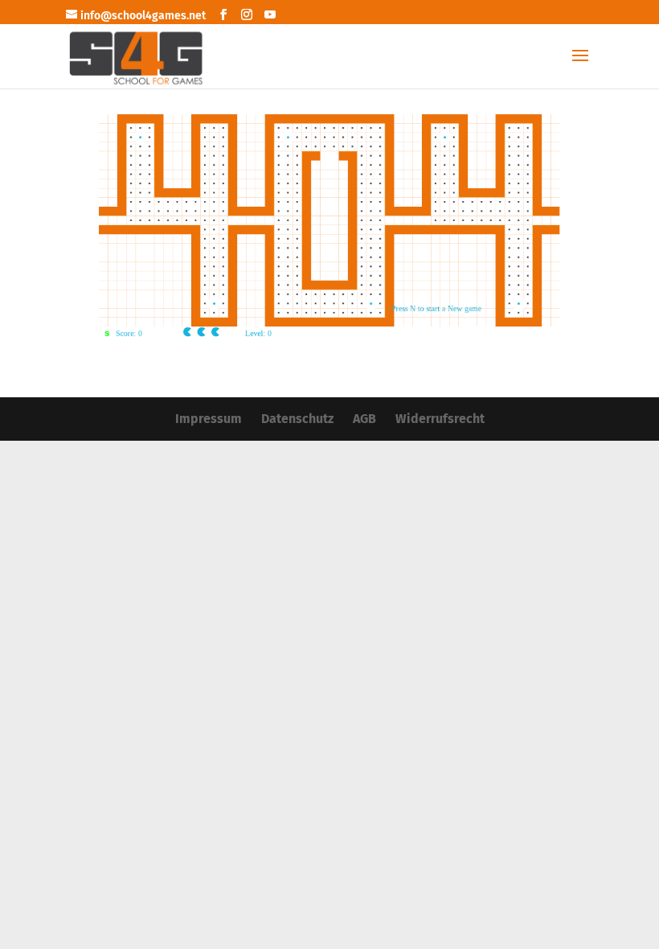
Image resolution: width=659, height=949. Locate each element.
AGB (364, 418)
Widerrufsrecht (440, 418)
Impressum (208, 418)
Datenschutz (297, 418)
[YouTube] (270, 15)
